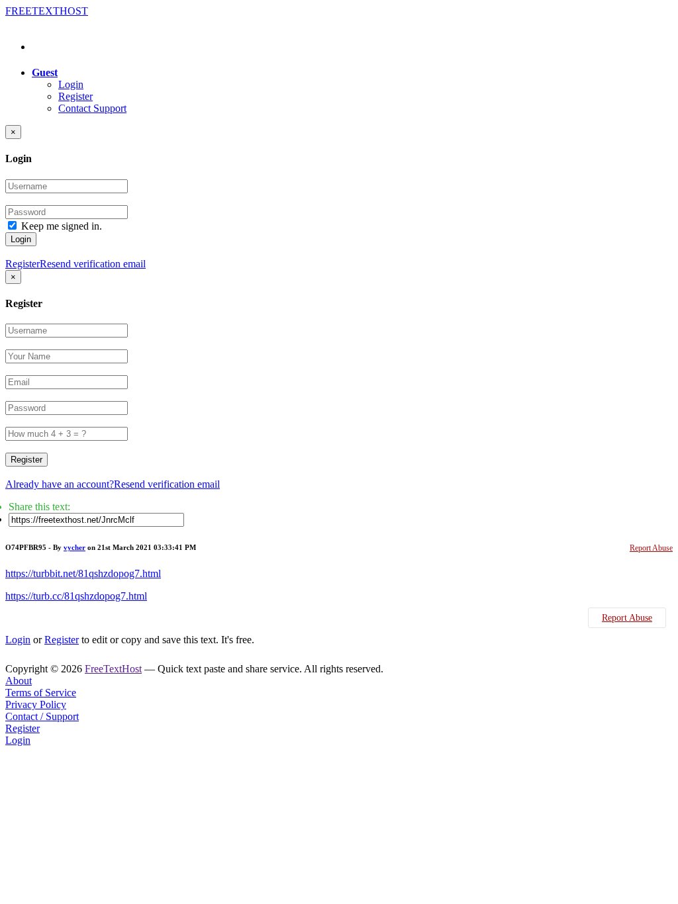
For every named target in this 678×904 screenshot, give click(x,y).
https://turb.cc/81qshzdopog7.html (76, 596)
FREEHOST (46, 11)
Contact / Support (42, 716)
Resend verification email (93, 263)
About (18, 680)
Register (75, 96)
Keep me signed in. (61, 226)
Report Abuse (651, 548)
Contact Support (92, 108)
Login (70, 84)
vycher (74, 547)
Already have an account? (59, 484)
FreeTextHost (113, 668)
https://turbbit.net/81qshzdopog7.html (83, 573)
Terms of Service (40, 692)
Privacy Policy (35, 704)
